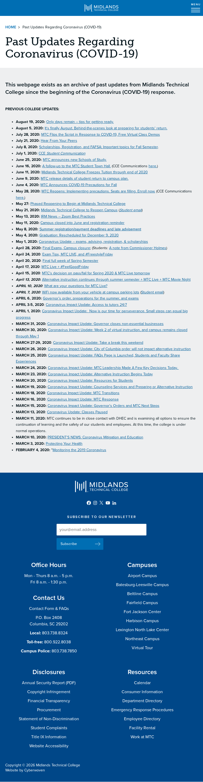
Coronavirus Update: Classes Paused (77, 412)
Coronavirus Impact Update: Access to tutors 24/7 (86, 304)
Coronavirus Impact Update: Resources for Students (90, 380)
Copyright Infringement (48, 692)
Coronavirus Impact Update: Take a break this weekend (98, 342)
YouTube (108, 503)
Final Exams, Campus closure (66, 248)
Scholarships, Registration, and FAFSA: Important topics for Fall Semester (98, 147)
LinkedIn (114, 503)
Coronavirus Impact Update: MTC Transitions (83, 393)
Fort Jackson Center (142, 611)
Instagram (95, 503)
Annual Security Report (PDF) (49, 683)
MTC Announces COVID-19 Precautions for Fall (78, 185)
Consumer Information (142, 692)
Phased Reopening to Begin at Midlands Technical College (78, 203)
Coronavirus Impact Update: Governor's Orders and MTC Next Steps (103, 405)
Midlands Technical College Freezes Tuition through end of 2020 (94, 172)
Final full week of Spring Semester (70, 260)
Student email (130, 210)
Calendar (142, 683)
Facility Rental (142, 728)
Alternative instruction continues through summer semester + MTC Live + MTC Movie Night (116, 279)
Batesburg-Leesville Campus (142, 584)
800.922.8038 (57, 642)
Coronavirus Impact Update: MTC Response (83, 399)
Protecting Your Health (64, 443)
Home (10, 27)
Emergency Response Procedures (142, 710)
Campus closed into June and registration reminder (82, 223)
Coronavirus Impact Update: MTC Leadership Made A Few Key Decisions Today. (113, 368)
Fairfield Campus (142, 602)
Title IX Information (48, 737)
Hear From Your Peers (59, 140)
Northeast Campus (142, 639)
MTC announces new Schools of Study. (75, 159)
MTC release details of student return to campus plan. (84, 178)
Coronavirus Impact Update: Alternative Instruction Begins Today (100, 374)
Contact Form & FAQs (49, 608)
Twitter (101, 503)
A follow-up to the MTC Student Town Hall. (76, 166)
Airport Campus (142, 575)
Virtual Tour (142, 648)
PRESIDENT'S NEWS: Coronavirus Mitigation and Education (95, 437)
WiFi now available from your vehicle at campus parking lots (90, 292)
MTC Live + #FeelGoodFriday (65, 267)
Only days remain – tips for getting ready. (80, 122)
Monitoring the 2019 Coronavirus (79, 450)
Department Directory (142, 701)
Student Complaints (49, 728)
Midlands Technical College (101, 8)
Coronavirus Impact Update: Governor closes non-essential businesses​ (105, 324)
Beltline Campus (142, 593)
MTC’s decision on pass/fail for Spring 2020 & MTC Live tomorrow (96, 273)
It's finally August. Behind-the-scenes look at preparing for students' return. (106, 128)
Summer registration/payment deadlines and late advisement (90, 229)
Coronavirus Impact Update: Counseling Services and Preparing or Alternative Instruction (120, 387)
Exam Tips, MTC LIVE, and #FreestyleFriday (77, 254)
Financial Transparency (49, 701)
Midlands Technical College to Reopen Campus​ (79, 210)
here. (153, 166)
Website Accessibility (48, 746)
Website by (25, 770)
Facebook (89, 503)
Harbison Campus (142, 620)
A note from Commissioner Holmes (137, 248)
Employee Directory (142, 719)
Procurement (49, 710)
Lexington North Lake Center (142, 629)
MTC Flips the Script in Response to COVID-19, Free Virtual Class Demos (100, 134)
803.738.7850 (64, 651)
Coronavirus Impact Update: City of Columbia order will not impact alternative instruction (119, 349)
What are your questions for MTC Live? (75, 286)
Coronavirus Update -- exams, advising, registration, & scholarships (93, 241)
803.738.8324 (55, 633)
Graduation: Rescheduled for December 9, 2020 (79, 235)
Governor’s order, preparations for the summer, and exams (91, 298)
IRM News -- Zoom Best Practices (68, 216)
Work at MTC (142, 737)
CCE (62, 153)
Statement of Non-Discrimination (49, 719)
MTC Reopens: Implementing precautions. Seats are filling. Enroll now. (98, 191)
